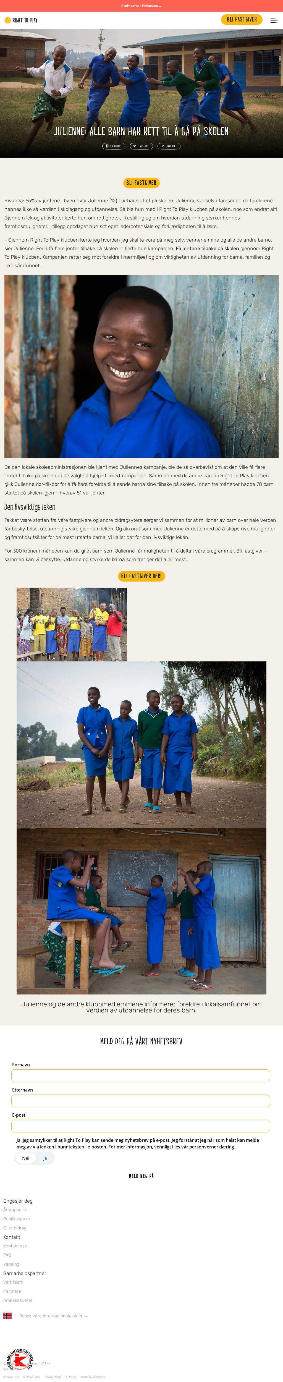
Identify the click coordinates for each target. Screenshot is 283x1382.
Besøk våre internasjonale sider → (53, 1315)
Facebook (6, 1332)
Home (21, 20)
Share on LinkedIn (169, 146)
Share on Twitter (141, 146)
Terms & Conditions (93, 1377)
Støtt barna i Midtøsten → (141, 6)
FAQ (7, 1255)
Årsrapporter (16, 1209)
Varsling (11, 1264)
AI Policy (70, 1377)
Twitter (18, 1332)
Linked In (41, 1332)
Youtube (53, 1332)
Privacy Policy (52, 1377)
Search (214, 20)
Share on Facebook (113, 146)
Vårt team (13, 1282)
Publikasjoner (16, 1218)
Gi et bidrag (15, 1228)
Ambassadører (18, 1300)
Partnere (12, 1291)
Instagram (30, 1332)
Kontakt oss (15, 1245)
